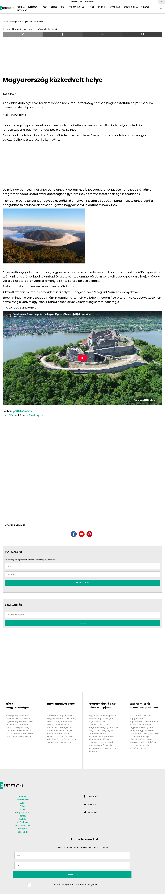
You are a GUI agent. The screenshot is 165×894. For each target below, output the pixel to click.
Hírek (63, 7)
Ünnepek (145, 7)
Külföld (102, 7)
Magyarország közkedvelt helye (27, 21)
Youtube (92, 804)
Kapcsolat (22, 10)
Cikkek (54, 7)
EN (161, 2)
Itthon (91, 7)
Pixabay (33, 415)
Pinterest (92, 812)
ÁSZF (45, 7)
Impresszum (33, 7)
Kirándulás (115, 7)
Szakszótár (13, 605)
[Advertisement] (82, 55)
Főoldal (6, 21)
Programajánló (76, 7)
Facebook (92, 796)
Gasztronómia (131, 7)
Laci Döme (10, 415)
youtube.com (22, 411)
